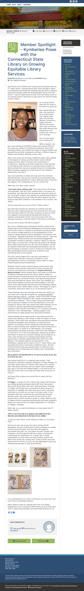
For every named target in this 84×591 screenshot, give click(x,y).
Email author (17, 528)
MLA (66, 93)
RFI (66, 112)
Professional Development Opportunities (67, 51)
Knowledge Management (69, 88)
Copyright (8, 587)
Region (66, 31)
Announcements (70, 67)
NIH (66, 97)
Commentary (69, 71)
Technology (69, 118)
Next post (42, 541)
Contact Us (49, 31)
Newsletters (69, 95)
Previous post (20, 541)
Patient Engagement (69, 106)
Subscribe (26, 4)
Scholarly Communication (70, 114)
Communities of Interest (70, 74)
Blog (14, 4)
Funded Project (70, 79)
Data (66, 77)
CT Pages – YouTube (16, 404)
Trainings (68, 120)
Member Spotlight (20, 80)
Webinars (68, 122)
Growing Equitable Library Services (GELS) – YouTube (30, 295)
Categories (38, 31)
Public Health (69, 109)
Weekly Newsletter (71, 124)
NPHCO (67, 104)
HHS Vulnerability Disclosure (19, 587)
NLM (66, 99)
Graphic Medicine (71, 81)
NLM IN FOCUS (68, 47)
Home (9, 4)
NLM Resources (70, 101)
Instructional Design (69, 84)
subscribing (70, 140)
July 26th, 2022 (30, 78)
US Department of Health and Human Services (64, 585)
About (19, 4)
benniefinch (19, 78)
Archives (58, 31)
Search (73, 31)
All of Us (67, 64)
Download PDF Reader (35, 587)
